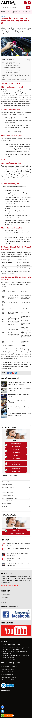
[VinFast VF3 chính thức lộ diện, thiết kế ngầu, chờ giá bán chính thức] (4, 384)
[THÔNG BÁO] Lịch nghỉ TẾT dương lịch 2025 (18, 548)
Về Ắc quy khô (7, 69)
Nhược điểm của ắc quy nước (13, 67)
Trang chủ (3, 11)
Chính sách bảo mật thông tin (9, 679)
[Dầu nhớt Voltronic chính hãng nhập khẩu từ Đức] (4, 397)
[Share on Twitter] (10, 373)
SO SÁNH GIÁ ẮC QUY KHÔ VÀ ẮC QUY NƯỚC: (16, 76)
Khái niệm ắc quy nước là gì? (13, 63)
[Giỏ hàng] (29, 2)
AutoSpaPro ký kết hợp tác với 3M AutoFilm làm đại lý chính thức (18, 564)
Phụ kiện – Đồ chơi (6, 503)
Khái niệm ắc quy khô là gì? (12, 70)
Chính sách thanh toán (7, 672)
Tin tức (9, 11)
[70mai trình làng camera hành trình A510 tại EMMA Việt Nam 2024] (4, 415)
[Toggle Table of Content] (27, 60)
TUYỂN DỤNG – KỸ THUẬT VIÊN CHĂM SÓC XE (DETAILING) (18, 554)
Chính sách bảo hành (7, 674)
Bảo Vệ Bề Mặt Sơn (7, 481)
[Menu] (25, 2)
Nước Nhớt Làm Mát (7, 484)
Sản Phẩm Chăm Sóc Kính (8, 490)
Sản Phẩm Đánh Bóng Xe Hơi (9, 498)
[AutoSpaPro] (11, 2)
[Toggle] (29, 479)
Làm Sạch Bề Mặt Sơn (7, 501)
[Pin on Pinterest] (13, 373)
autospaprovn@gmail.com (16, 533)
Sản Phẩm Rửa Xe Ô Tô (8, 487)
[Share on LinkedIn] (16, 373)
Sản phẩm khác (6, 509)
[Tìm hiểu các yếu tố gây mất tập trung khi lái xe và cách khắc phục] (4, 409)
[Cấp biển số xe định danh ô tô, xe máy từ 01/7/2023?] (4, 403)
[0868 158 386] (2, 715)
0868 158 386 (16, 530)
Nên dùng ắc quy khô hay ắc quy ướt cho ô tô (14, 79)
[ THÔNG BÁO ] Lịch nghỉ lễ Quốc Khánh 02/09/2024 (17, 559)
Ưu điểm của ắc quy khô (12, 72)
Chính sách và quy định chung (9, 666)
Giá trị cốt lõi (5, 597)
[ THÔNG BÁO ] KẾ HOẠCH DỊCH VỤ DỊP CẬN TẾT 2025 (18, 544)
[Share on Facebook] (8, 373)
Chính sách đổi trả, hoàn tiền (9, 677)
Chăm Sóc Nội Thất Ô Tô (8, 492)
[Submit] (28, 7)
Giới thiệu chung (6, 594)
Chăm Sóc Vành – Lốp (7, 495)
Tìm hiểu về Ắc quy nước (9, 62)
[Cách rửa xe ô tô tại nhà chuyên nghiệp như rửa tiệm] (4, 390)
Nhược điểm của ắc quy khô (13, 74)
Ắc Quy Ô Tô (5, 506)
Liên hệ (4, 602)
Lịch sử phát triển (6, 599)
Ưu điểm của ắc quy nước (12, 65)
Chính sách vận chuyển (8, 669)
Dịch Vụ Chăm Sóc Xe (7, 479)
